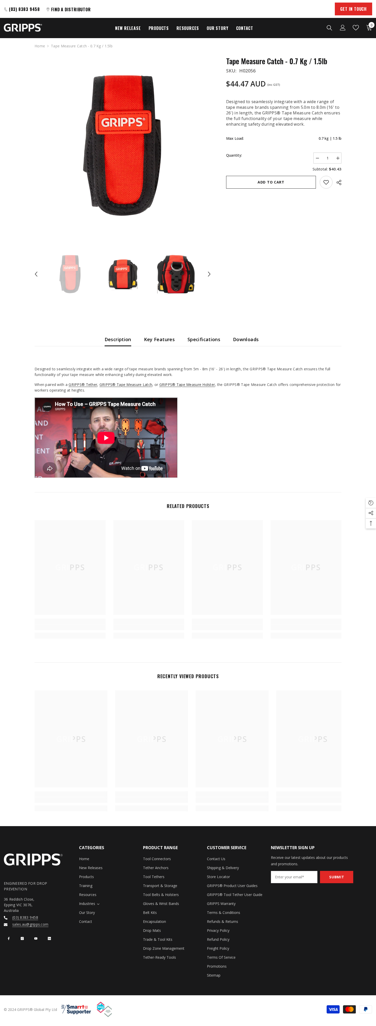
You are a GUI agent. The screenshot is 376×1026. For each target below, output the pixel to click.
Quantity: (234, 155)
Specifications (203, 339)
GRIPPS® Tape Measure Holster (187, 384)
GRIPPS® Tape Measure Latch (125, 384)
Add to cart (271, 182)
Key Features (159, 339)
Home (40, 46)
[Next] (209, 274)
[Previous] (36, 274)
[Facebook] (9, 938)
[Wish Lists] (356, 28)
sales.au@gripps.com (30, 924)
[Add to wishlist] (326, 182)
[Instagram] (22, 938)
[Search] (329, 27)
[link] (70, 627)
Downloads (246, 339)
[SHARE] (337, 182)
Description (118, 339)
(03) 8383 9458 (25, 917)
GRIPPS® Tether (83, 384)
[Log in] (343, 27)
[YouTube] (36, 938)
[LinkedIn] (49, 938)
